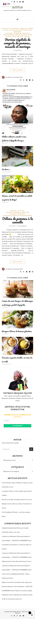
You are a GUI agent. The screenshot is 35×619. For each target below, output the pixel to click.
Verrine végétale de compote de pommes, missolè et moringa (17, 43)
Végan (26, 36)
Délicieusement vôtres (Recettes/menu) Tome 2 (16, 561)
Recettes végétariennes (22, 215)
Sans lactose (17, 36)
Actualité (6, 28)
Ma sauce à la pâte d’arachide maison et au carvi (17, 499)
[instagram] (17, 615)
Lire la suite (17, 70)
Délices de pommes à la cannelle (17, 220)
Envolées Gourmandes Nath (14, 77)
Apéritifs (24, 28)
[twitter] (14, 615)
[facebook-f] (11, 615)
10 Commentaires (22, 226)
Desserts (17, 212)
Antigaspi (15, 28)
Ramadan (17, 33)
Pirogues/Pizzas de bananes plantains (17, 331)
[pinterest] (20, 615)
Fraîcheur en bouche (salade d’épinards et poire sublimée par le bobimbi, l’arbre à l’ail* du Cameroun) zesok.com (17, 595)
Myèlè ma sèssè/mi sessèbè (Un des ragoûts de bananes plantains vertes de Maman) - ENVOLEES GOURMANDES (17, 586)
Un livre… (6, 169)
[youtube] (23, 615)
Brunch (32, 28)
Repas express (21, 35)
